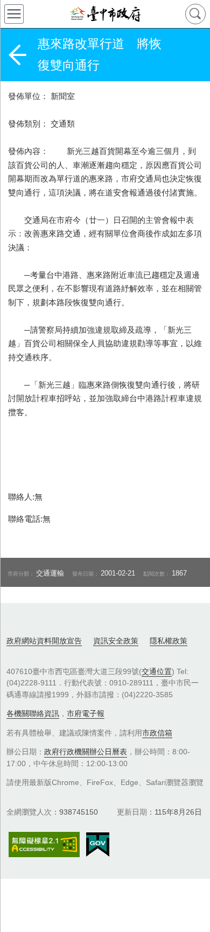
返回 (17, 55)
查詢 (195, 14)
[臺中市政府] (105, 14)
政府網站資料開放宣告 (44, 640)
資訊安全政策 (115, 640)
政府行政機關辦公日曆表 (85, 751)
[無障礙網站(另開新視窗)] (44, 844)
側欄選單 (14, 14)
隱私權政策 (168, 640)
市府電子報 (85, 713)
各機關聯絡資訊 (32, 713)
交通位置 (157, 671)
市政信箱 (157, 732)
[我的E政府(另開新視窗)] (97, 844)
